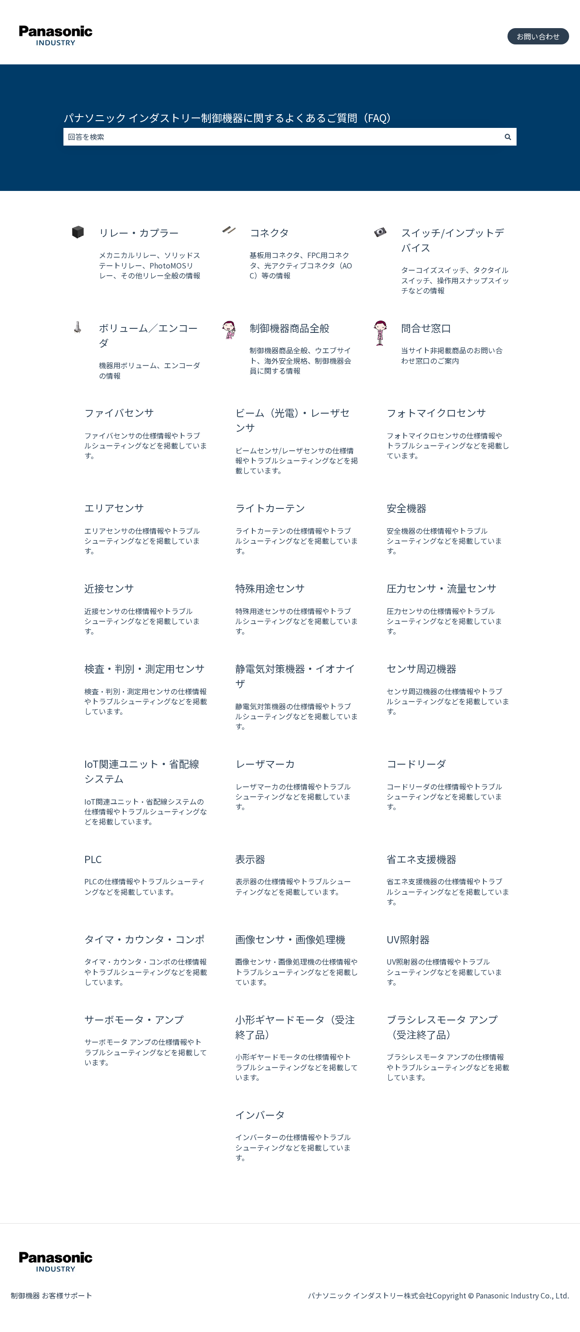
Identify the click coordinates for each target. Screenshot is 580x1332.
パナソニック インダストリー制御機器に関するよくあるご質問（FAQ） (230, 117)
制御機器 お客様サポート (51, 1295)
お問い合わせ (538, 36)
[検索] (508, 136)
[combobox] (281, 136)
